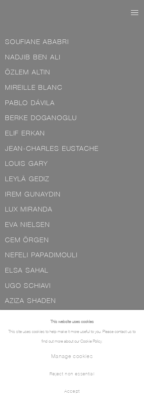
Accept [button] (72, 390)
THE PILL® (48, 12)
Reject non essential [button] (72, 373)
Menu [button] (134, 13)
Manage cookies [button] (72, 356)
